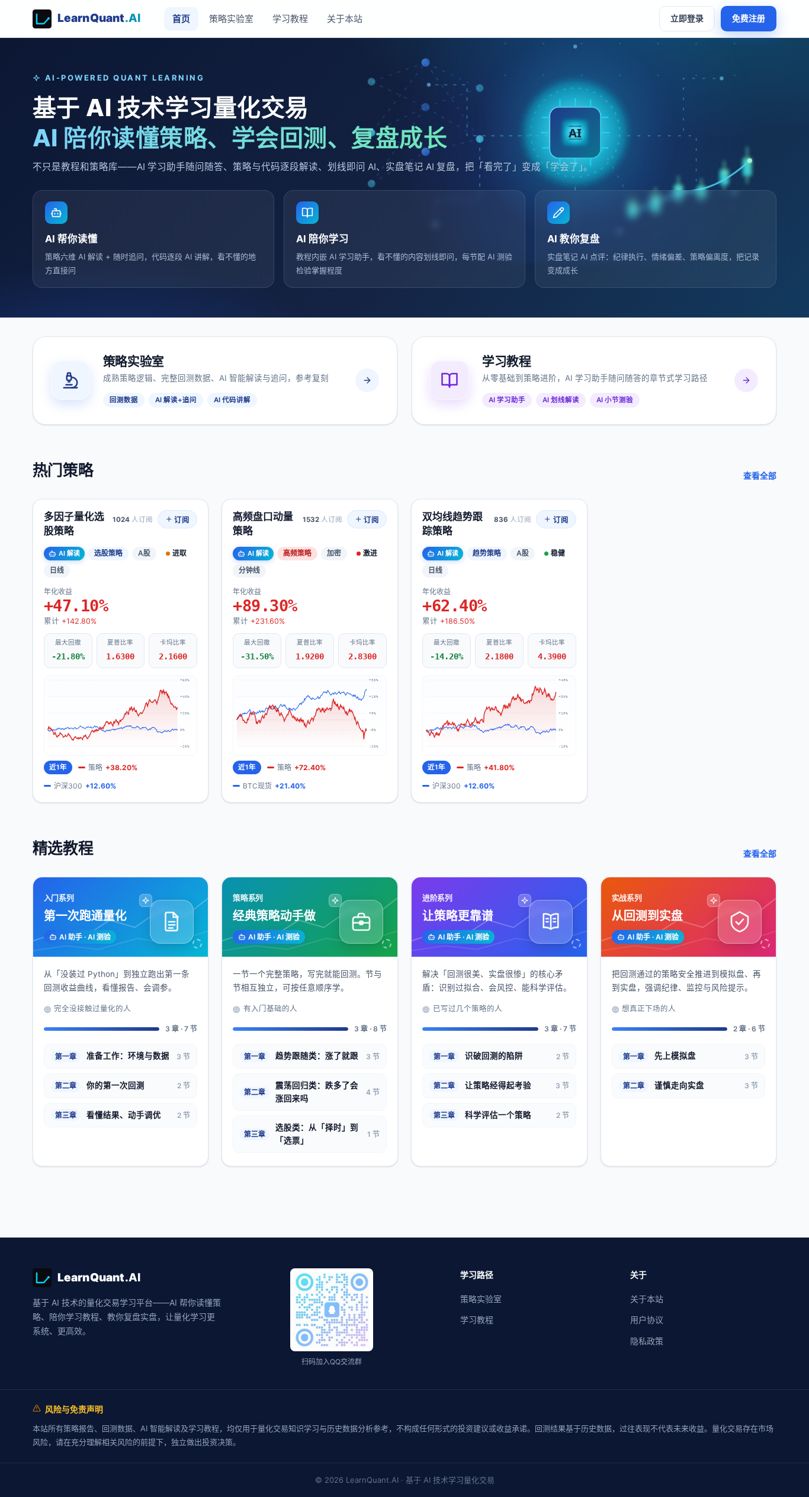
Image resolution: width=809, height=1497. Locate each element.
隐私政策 (646, 1341)
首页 (181, 18)
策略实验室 (231, 18)
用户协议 (646, 1320)
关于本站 (344, 18)
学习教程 (290, 18)
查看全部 (759, 475)
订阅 (181, 519)
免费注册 (748, 18)
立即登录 (687, 18)
